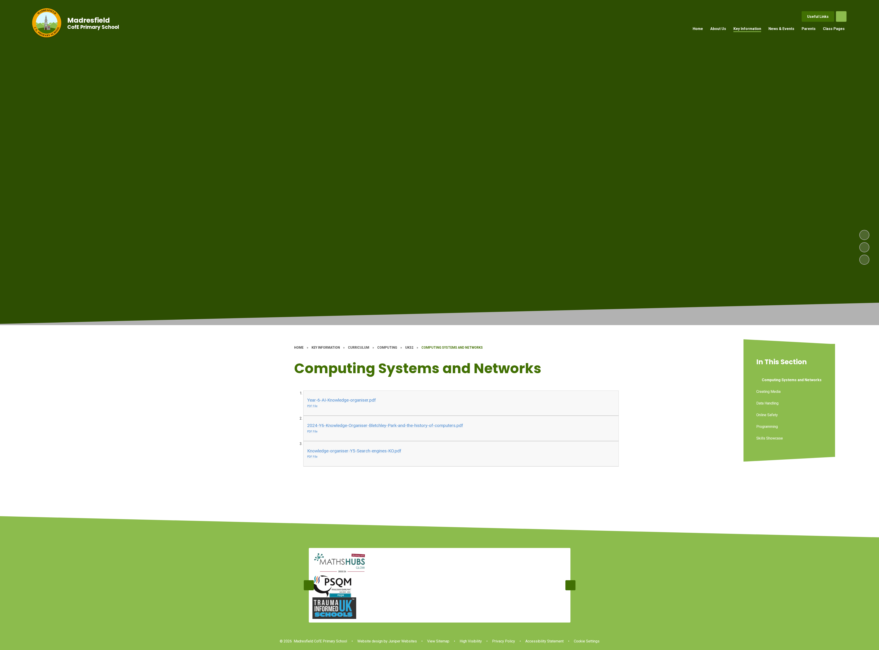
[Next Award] (570, 585)
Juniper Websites (402, 641)
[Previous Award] (309, 585)
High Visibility (471, 641)
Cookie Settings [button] (587, 641)
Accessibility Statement (544, 641)
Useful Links (818, 16)
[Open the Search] (841, 16)
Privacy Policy (503, 641)
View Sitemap (438, 641)
